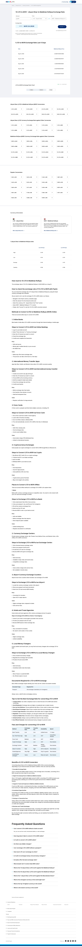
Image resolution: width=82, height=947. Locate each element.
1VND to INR (44, 210)
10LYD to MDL (29, 170)
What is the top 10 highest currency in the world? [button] (28, 901)
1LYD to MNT (29, 148)
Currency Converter (26, 5)
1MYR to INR (60, 205)
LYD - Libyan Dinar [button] (37, 18)
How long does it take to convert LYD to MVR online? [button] (29, 854)
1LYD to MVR (14, 127)
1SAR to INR (44, 205)
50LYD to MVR (60, 127)
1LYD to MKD (60, 143)
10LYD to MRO (60, 175)
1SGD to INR (44, 200)
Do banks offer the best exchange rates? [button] (25, 878)
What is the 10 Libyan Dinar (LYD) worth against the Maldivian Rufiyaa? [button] (34, 886)
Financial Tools (18, 5)
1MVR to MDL (29, 159)
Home (13, 5)
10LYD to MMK (14, 175)
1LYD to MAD (14, 143)
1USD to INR (14, 195)
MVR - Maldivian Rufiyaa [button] (58, 18)
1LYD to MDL (29, 143)
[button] (49, 18)
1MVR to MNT (29, 164)
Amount (17, 16)
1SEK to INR (13, 210)
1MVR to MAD (14, 159)
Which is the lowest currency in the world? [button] (26, 905)
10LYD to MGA (45, 170)
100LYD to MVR (14, 132)
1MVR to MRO (60, 164)
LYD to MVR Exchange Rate (36, 5)
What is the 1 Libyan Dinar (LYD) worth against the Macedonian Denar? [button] (34, 894)
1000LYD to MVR (45, 132)
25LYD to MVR (45, 127)
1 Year (51, 89)
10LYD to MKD (60, 170)
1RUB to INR (14, 215)
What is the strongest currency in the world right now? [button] (29, 897)
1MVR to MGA (45, 159)
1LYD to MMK (14, 148)
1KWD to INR (60, 200)
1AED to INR (29, 195)
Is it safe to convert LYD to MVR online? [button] (25, 858)
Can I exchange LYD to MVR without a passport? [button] (27, 866)
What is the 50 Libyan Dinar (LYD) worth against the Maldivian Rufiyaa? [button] (34, 890)
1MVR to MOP (45, 164)
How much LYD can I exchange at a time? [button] (25, 870)
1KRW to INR (44, 215)
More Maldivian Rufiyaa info (50, 248)
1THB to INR (29, 210)
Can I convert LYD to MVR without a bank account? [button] (28, 846)
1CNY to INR (59, 210)
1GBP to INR (59, 195)
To (51, 16)
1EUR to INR (29, 200)
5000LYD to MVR (61, 132)
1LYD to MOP (45, 148)
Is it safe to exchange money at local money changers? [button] (30, 874)
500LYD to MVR (30, 132)
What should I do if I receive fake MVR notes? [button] (27, 882)
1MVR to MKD (60, 159)
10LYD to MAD (14, 170)
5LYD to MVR (29, 127)
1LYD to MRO (60, 148)
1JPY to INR (29, 205)
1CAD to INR (44, 195)
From (33, 16)
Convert (61, 26)
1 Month (41, 89)
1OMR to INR (29, 215)
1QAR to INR (14, 205)
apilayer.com (21, 915)
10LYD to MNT (29, 175)
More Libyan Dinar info (18, 248)
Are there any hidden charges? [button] (22, 862)
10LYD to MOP (45, 175)
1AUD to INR (14, 200)
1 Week (31, 89)
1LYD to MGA (45, 143)
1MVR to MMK (14, 164)
